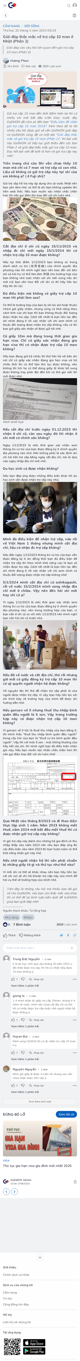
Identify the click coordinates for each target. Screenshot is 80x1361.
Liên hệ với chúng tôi (17, 1322)
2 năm (48, 959)
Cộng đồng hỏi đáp (16, 1304)
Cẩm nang (11, 26)
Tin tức (7, 1298)
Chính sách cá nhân (16, 1275)
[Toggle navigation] (5, 5)
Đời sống (32, 26)
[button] (69, 5)
